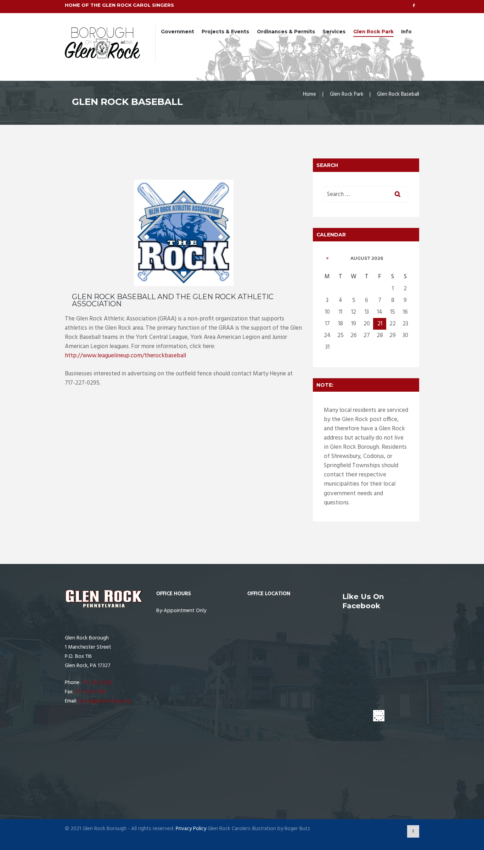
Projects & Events (225, 31)
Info (406, 31)
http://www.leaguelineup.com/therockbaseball (125, 355)
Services (333, 31)
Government (177, 31)
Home (309, 94)
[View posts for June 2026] (327, 258)
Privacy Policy (191, 829)
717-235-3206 (97, 682)
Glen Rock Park (373, 31)
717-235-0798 (90, 692)
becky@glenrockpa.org (104, 701)
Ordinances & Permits (286, 31)
